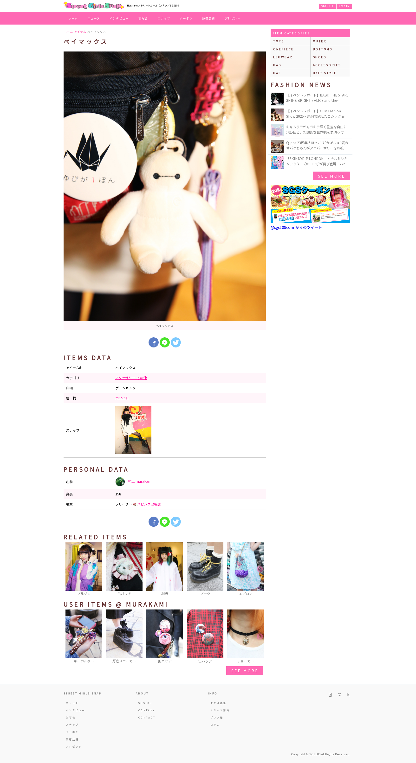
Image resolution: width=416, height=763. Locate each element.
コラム (215, 724)
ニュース (94, 18)
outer (320, 41)
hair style (325, 73)
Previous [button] (69, 569)
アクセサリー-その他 (131, 377)
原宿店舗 (208, 18)
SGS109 (145, 703)
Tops (278, 41)
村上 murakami (139, 481)
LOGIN (344, 6)
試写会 (143, 18)
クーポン (186, 18)
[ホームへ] (94, 5)
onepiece (283, 49)
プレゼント (232, 18)
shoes (319, 57)
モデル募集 (218, 703)
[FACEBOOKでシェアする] (154, 342)
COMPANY (146, 710)
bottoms (322, 49)
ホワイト (122, 398)
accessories (327, 65)
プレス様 (216, 717)
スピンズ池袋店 (149, 504)
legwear (282, 57)
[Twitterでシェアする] (176, 342)
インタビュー (119, 18)
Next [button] (259, 569)
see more (245, 670)
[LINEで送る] (165, 342)
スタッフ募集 (220, 710)
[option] (165, 190)
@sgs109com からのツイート (296, 227)
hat (277, 73)
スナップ (163, 18)
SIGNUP (327, 6)
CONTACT (147, 717)
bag (277, 65)
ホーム (73, 18)
